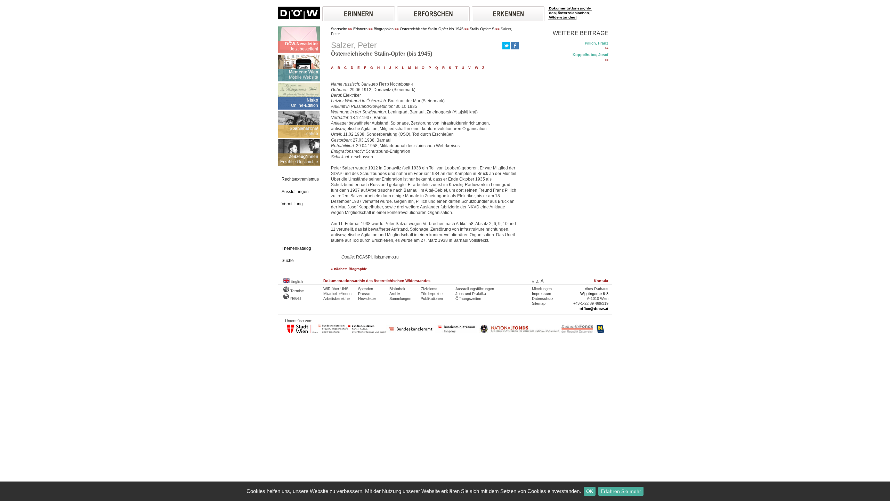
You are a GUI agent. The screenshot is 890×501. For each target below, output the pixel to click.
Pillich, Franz (596, 43)
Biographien (384, 29)
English (296, 281)
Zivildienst (429, 289)
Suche (288, 260)
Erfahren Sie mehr (621, 491)
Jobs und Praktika (470, 294)
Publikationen (432, 298)
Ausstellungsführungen (474, 289)
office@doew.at (594, 309)
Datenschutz (542, 298)
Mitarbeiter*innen (337, 294)
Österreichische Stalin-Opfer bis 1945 (431, 29)
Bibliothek (397, 289)
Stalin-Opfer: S (482, 29)
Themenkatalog (296, 248)
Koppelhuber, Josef (590, 55)
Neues (295, 298)
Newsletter (367, 298)
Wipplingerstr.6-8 (594, 294)
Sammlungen (400, 298)
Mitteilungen (542, 289)
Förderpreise (432, 294)
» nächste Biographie (349, 269)
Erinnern (360, 29)
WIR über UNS (335, 289)
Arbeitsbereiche (336, 298)
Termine (296, 291)
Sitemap (538, 303)
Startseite (339, 29)
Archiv (394, 294)
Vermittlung (292, 203)
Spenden (365, 289)
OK (589, 491)
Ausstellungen (295, 191)
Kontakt (601, 281)
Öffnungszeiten (468, 298)
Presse (364, 294)
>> (606, 48)
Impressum (541, 294)
